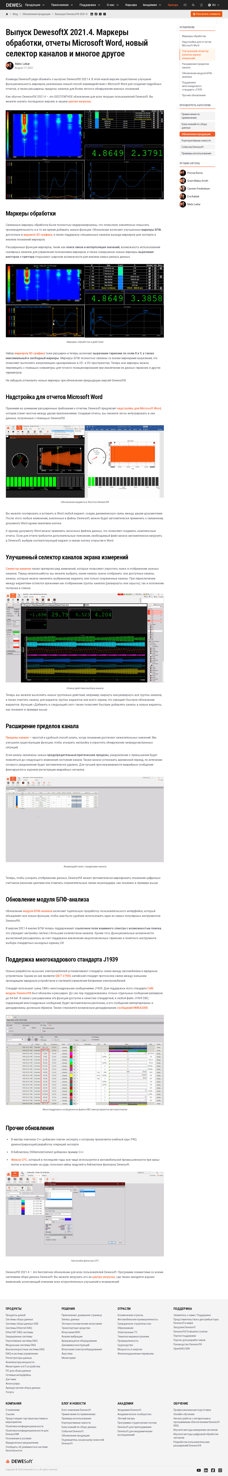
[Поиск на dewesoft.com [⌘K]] (193, 5)
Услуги (10, 1392)
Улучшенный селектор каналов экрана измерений (195, 55)
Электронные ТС (127, 1332)
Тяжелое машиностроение (133, 1336)
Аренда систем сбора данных (23, 1387)
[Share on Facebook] (96, 14)
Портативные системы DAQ (22, 1340)
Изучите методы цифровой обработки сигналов (195, 1436)
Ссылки (10, 1414)
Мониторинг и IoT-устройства (23, 1366)
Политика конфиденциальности (24, 1426)
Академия (150, 5)
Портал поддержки (184, 1335)
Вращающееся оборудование (79, 1340)
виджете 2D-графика (38, 234)
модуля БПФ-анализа (37, 911)
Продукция (32, 5)
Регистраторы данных (19, 1357)
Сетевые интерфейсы (18, 1375)
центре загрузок (79, 101)
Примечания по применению (78, 1414)
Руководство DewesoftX (187, 1344)
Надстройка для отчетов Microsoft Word (196, 43)
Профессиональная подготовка (192, 1409)
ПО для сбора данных (18, 1370)
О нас (110, 5)
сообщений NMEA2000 (132, 1007)
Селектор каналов (18, 568)
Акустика (67, 1353)
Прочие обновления (194, 95)
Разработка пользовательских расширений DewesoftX (191, 1444)
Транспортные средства (76, 1328)
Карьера (131, 5)
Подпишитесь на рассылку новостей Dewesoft (83, 1441)
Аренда (173, 5)
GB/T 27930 (63, 976)
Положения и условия (18, 1438)
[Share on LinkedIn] (91, 14)
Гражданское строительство (134, 1323)
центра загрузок (103, 1277)
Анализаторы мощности (20, 1362)
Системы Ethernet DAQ (19, 1328)
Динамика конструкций (75, 1345)
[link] (71, 14)
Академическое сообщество (134, 1414)
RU (214, 5)
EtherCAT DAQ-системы (19, 1332)
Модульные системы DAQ (21, 1345)
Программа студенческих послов (137, 1422)
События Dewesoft (73, 1431)
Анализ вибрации (72, 1336)
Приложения (60, 5)
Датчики (11, 1379)
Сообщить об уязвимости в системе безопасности (27, 1449)
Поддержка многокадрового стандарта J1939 (192, 86)
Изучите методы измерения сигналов (195, 1429)
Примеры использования (76, 1418)
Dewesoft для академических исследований (135, 1433)
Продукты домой (15, 1315)
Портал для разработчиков (189, 1340)
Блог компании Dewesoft (76, 1409)
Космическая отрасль (130, 1315)
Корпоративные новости (76, 1422)
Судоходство (125, 1345)
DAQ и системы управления (22, 1353)
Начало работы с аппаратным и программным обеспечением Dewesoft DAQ (196, 1422)
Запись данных (70, 1319)
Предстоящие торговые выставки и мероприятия (27, 1420)
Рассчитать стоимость (208, 14)
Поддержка (88, 5)
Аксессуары (13, 1383)
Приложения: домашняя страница (82, 1315)
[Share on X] (100, 14)
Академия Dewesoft (129, 1409)
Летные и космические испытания (82, 1323)
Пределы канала (17, 737)
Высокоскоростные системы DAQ (25, 1349)
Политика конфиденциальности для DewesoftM (27, 1432)
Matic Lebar (22, 64)
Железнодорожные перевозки (136, 1353)
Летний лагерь (126, 1418)
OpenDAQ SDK (181, 1348)
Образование (125, 1328)
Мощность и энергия (130, 1349)
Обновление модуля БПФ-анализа (197, 75)
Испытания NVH (71, 1332)
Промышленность (128, 1340)
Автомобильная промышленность (138, 1319)
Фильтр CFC (19, 1159)
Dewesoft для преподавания (134, 1427)
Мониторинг (69, 1357)
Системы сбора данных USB (22, 1323)
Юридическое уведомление (22, 1442)
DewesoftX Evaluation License (190, 1331)
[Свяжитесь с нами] (185, 5)
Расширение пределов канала (195, 66)
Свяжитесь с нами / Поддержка (192, 1315)
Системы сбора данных (19, 1319)
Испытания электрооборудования (82, 1349)
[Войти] (201, 5)
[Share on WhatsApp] (104, 14)
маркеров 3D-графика (30, 353)
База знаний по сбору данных (79, 1427)
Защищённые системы (19, 1336)
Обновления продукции (76, 1435)
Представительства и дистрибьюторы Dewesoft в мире (196, 1321)
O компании (13, 1409)
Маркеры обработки (194, 36)
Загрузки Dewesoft (184, 1327)
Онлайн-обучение (184, 1414)
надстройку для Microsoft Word (139, 408)
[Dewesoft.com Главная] (14, 5)
